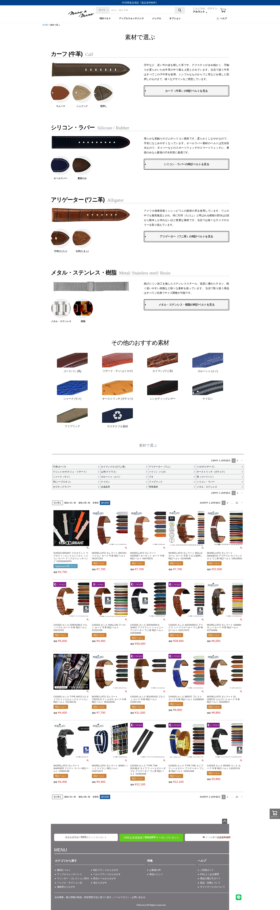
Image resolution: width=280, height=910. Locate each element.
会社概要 (59, 897)
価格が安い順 (70, 503)
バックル (156, 18)
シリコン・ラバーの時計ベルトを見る (186, 164)
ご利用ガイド (207, 870)
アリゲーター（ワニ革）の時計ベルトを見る (186, 236)
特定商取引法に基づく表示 (97, 897)
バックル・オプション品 (69, 882)
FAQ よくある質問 (209, 874)
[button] (241, 460)
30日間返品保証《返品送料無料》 (140, 2)
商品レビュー (156, 874)
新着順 (96, 503)
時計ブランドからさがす (105, 870)
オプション (175, 18)
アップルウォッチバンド (131, 18)
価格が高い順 (84, 503)
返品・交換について (210, 882)
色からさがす (100, 882)
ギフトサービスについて (212, 887)
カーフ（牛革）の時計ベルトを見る (186, 90)
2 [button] (237, 460)
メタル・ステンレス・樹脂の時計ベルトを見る (186, 304)
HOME (45, 25)
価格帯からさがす (66, 887)
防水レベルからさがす (104, 878)
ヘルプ (223, 18)
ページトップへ (224, 821)
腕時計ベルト (64, 870)
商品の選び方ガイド (210, 878)
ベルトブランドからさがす (107, 874)
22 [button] (237, 502)
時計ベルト (105, 18)
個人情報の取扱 (74, 897)
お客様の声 (155, 870)
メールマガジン (121, 897)
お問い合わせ (138, 897)
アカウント (199, 11)
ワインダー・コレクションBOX (73, 878)
